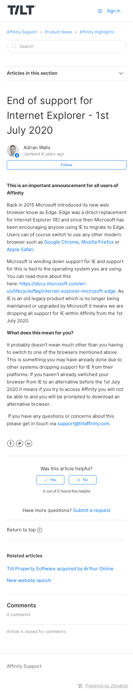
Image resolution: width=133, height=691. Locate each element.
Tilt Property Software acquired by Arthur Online (60, 569)
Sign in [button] (113, 10)
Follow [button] (66, 164)
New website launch (29, 580)
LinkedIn (28, 443)
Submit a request (91, 510)
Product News (58, 31)
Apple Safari (20, 249)
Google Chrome (61, 242)
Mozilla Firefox (97, 242)
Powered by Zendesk (106, 685)
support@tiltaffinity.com (83, 423)
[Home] (22, 14)
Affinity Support (22, 31)
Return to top (21, 530)
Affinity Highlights (96, 31)
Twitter (20, 443)
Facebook (11, 443)
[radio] (50, 479)
